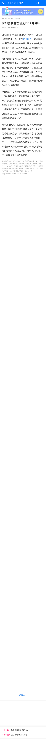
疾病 (7, 19)
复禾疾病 (11, 3)
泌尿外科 (18, 19)
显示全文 (23, 695)
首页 (3, 19)
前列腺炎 (27, 39)
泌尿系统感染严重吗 (19, 735)
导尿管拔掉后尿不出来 (20, 730)
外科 (21, 3)
